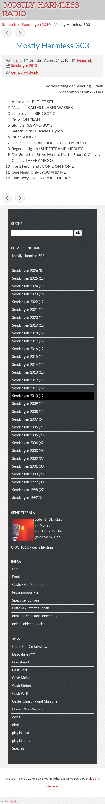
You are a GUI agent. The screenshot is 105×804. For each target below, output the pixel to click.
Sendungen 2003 (25, 451)
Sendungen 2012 (25, 380)
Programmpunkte (25, 592)
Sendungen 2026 (25, 270)
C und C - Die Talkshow (29, 647)
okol (15, 725)
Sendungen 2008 (25, 412)
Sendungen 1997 (25, 498)
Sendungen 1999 (25, 482)
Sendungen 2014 (25, 365)
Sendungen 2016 (25, 349)
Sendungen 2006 (25, 427)
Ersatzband (20, 662)
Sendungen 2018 (25, 333)
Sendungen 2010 (36, 25)
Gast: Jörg (19, 670)
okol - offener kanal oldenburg (34, 616)
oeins (15, 72)
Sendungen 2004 (25, 443)
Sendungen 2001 (25, 466)
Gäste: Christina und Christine (34, 701)
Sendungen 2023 (25, 294)
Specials (18, 748)
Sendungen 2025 (25, 278)
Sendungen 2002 (25, 459)
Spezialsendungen (25, 600)
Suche (16, 224)
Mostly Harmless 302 (7, 32)
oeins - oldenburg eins (28, 624)
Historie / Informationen (30, 608)
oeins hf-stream (44, 547)
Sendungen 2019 (25, 325)
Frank (17, 60)
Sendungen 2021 (25, 310)
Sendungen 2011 (25, 388)
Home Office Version (27, 709)
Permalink (84, 60)
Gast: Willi (20, 694)
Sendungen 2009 (25, 404)
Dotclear (14, 801)
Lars (15, 569)
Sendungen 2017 (25, 341)
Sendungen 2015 (25, 357)
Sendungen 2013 (25, 372)
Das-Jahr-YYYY (23, 654)
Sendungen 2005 (25, 435)
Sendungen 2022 (25, 302)
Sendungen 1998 (25, 490)
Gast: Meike (21, 678)
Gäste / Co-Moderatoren (30, 585)
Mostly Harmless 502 (28, 256)
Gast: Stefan (21, 686)
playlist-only (30, 72)
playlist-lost (20, 733)
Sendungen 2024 (25, 286)
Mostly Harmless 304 (20, 32)
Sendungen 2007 (25, 419)
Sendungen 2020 (25, 317)
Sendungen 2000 (25, 474)
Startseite (10, 25)
